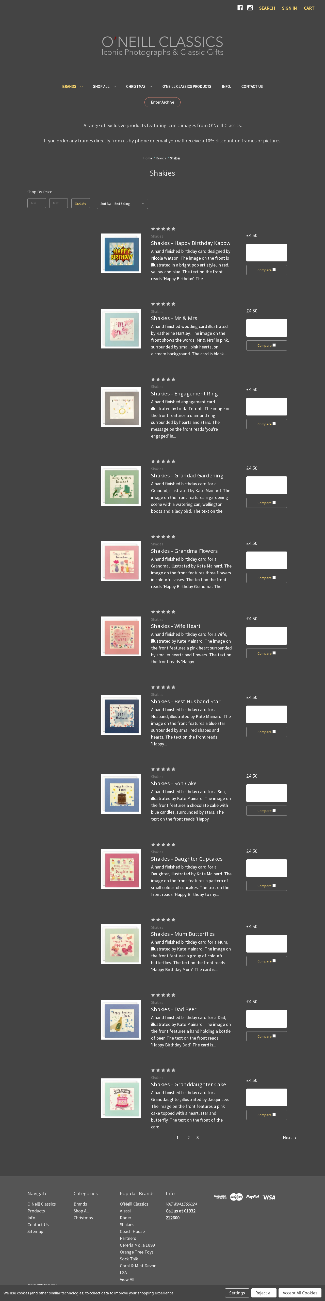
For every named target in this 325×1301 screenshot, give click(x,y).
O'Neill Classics (134, 1204)
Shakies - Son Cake (174, 783)
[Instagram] (250, 7)
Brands (69, 86)
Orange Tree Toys (137, 1252)
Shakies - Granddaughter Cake (188, 1084)
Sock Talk (129, 1259)
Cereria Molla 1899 (137, 1245)
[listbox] (131, 204)
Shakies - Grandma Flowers (184, 550)
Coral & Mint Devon (138, 1266)
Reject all (263, 1293)
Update (80, 203)
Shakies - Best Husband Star (186, 701)
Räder (125, 1218)
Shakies (127, 1224)
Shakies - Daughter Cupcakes (187, 858)
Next (288, 1137)
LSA (123, 1272)
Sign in (289, 8)
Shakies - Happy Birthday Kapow (191, 243)
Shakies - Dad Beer (174, 1009)
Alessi (125, 1211)
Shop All (101, 86)
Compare (264, 270)
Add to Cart (266, 252)
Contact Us (252, 86)
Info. (226, 86)
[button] (162, 102)
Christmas (136, 86)
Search (267, 8)
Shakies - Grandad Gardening (187, 475)
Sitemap (35, 1231)
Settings (237, 1293)
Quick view (121, 253)
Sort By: (106, 204)
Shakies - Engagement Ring (184, 393)
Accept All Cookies (300, 1293)
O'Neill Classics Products (186, 86)
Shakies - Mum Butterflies (183, 933)
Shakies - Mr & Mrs (174, 318)
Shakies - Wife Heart (176, 626)
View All (127, 1279)
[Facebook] (240, 7)
